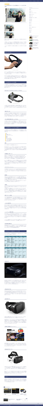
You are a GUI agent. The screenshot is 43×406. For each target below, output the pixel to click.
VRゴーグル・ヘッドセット (33, 12)
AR (30, 9)
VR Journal (5, 0)
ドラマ (31, 30)
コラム (31, 25)
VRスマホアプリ (32, 14)
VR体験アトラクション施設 (33, 17)
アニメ (31, 22)
